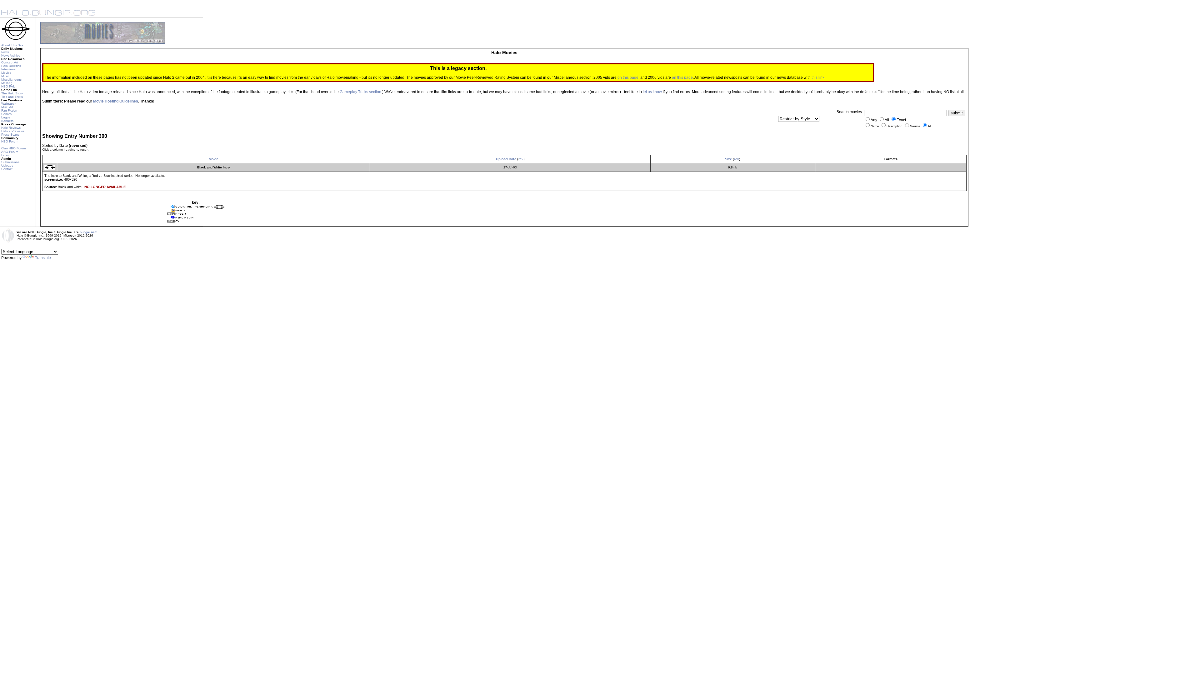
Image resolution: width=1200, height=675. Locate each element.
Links (5, 155)
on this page (628, 77)
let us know (652, 92)
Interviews (8, 69)
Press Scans (10, 134)
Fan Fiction (9, 110)
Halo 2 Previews (12, 131)
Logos (5, 117)
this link (818, 77)
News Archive (10, 55)
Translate (43, 258)
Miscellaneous (11, 79)
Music (5, 76)
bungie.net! (88, 232)
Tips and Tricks (12, 96)
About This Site (12, 45)
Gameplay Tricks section (360, 92)
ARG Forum (9, 151)
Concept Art (9, 62)
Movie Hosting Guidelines (115, 101)
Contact (6, 169)
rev (520, 159)
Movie (213, 159)
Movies (6, 72)
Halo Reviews (11, 127)
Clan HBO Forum (13, 148)
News (5, 52)
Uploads (7, 165)
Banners (7, 120)
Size (728, 159)
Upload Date (506, 159)
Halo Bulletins (11, 66)
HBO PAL (8, 86)
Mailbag (6, 83)
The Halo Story (12, 93)
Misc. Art (7, 107)
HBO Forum (9, 141)
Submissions (10, 162)
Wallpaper (8, 103)
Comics (6, 114)
